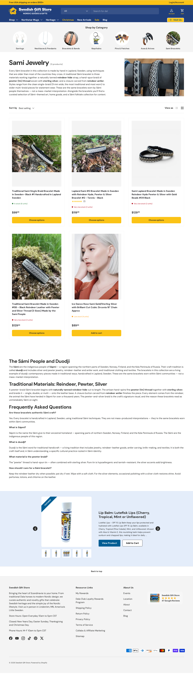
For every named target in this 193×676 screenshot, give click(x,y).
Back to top (96, 571)
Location (127, 598)
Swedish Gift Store (23, 663)
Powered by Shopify (39, 663)
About (126, 604)
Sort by (13, 107)
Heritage (51, 19)
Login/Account (176, 2)
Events (126, 593)
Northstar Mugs (30, 19)
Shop (12, 19)
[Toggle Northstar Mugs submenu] (41, 19)
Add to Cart (132, 543)
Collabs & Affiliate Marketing (90, 630)
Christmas (68, 19)
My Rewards (82, 593)
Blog (105, 19)
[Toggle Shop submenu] (17, 19)
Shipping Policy (84, 607)
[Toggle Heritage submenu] (57, 19)
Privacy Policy (83, 619)
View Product (109, 543)
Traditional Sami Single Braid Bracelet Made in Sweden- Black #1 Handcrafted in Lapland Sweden (36, 194)
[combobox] (110, 11)
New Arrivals (84, 19)
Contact (127, 610)
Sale (97, 19)
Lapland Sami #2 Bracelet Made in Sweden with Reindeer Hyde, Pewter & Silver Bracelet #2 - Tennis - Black (95, 194)
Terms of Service (84, 624)
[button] (182, 11)
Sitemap (80, 636)
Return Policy (82, 613)
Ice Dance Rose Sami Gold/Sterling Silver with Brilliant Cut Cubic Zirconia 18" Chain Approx (94, 307)
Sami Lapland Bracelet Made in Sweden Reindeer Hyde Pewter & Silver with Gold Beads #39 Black (154, 194)
